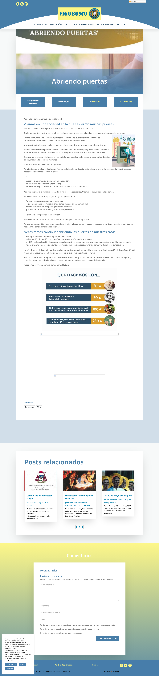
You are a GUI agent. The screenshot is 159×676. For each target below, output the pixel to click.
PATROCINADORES (105, 24)
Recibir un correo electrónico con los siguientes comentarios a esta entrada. (71, 629)
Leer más (17, 669)
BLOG (68, 24)
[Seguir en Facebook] (17, 4)
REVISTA (121, 24)
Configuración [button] (11, 664)
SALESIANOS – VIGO (83, 24)
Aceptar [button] (22, 664)
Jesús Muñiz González (115, 500)
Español (134, 1)
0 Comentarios (126, 102)
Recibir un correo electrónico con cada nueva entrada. (63, 633)
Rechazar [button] (10, 669)
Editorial (96, 102)
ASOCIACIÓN (56, 24)
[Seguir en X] (22, 4)
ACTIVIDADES (40, 24)
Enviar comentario (108, 638)
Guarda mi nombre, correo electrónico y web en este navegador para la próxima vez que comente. (79, 625)
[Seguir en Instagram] (26, 4)
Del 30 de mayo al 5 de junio (118, 495)
